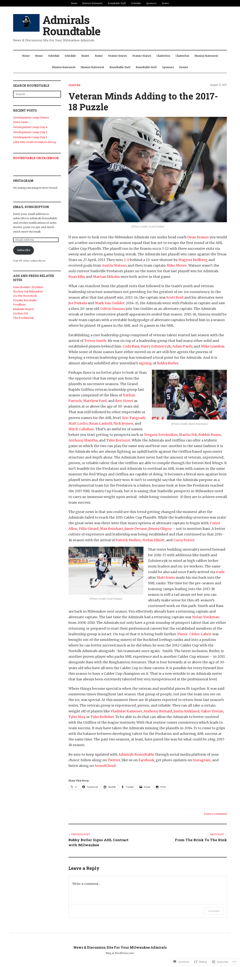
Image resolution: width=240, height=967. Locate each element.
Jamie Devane (135, 528)
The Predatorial (23, 318)
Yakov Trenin (212, 711)
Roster (165, 3)
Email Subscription (31, 207)
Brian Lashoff (100, 423)
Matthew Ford (94, 401)
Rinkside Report (23, 309)
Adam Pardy (182, 346)
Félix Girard (88, 528)
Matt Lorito (78, 423)
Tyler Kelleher (102, 717)
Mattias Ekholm (106, 276)
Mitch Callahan (81, 429)
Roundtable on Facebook (36, 158)
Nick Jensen (123, 423)
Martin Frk (188, 434)
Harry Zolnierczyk (156, 346)
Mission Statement (92, 3)
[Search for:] (37, 94)
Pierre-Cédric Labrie (194, 634)
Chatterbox (163, 55)
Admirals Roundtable (71, 25)
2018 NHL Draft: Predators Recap (34, 142)
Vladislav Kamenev (126, 711)
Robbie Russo (210, 434)
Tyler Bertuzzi (118, 440)
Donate (183, 67)
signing (145, 363)
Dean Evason (198, 237)
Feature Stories (117, 55)
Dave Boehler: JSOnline (28, 287)
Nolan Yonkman (206, 617)
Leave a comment (215, 814)
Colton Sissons (112, 308)
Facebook (146, 760)
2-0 (126, 260)
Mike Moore (176, 265)
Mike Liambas (212, 346)
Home (74, 3)
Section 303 (20, 313)
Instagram (202, 760)
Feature (74, 85)
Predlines (19, 304)
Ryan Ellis (76, 276)
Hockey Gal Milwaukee (28, 291)
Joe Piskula (77, 303)
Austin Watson (114, 265)
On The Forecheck (25, 295)
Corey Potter (183, 540)
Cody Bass (131, 346)
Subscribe (23, 250)
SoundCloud (105, 765)
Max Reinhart (111, 528)
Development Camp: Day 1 (30, 137)
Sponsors (151, 3)
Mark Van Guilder (109, 303)
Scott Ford (174, 297)
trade (220, 572)
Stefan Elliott (153, 540)
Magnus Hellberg (193, 260)
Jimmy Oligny (160, 528)
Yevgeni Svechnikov (160, 434)
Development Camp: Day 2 (30, 132)
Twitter (114, 760)
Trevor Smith (95, 340)
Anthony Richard (157, 711)
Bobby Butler (167, 363)
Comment (214, 911)
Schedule (136, 3)
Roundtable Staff (117, 3)
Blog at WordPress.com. (120, 952)
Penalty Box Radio (25, 300)
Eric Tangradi (133, 418)
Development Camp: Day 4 (30, 127)
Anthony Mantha (83, 440)
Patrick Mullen (128, 540)
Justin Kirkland (186, 711)
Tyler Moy (76, 717)
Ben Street (124, 401)
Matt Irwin (166, 577)
